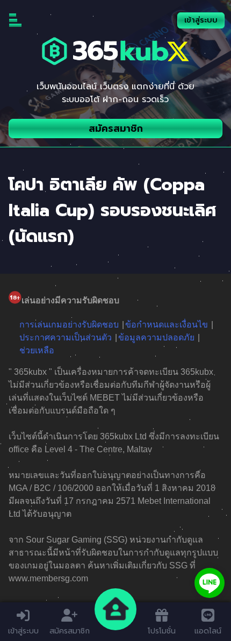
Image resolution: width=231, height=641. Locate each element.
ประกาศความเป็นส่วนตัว (65, 337)
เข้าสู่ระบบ (201, 20)
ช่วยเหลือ (36, 350)
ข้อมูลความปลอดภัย (156, 337)
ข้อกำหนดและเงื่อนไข (166, 324)
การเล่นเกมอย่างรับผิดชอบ (69, 324)
